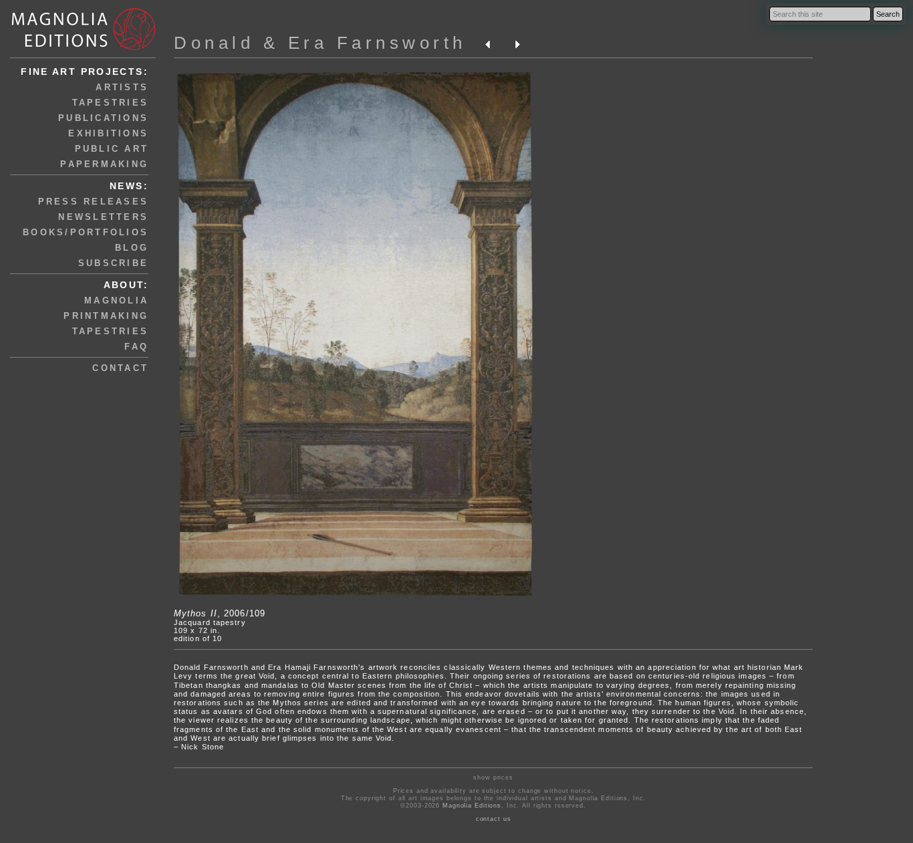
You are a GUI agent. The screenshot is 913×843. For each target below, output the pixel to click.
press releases (93, 202)
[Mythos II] (355, 597)
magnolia (116, 300)
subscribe (113, 263)
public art (112, 149)
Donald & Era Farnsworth (320, 43)
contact (120, 368)
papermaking (104, 164)
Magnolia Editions (471, 805)
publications (103, 118)
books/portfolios (85, 232)
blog (131, 248)
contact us (493, 819)
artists (122, 87)
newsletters (103, 217)
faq (136, 347)
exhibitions (108, 133)
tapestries (110, 103)
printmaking (105, 316)
